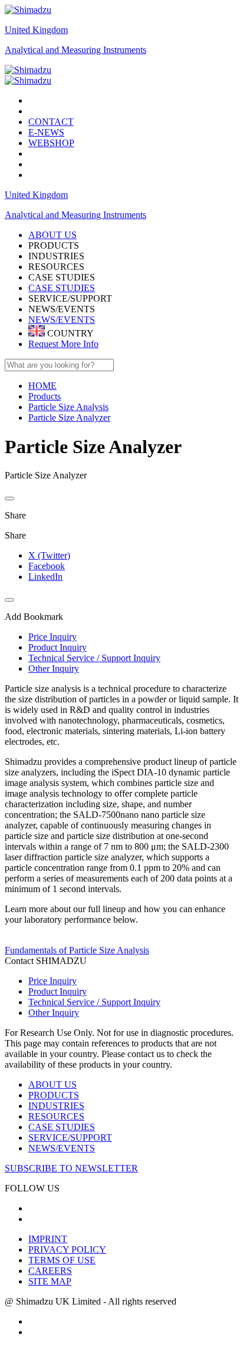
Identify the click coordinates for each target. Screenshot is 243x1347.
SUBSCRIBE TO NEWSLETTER (71, 1168)
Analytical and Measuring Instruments (75, 50)
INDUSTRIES (56, 1106)
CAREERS (50, 1271)
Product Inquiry (57, 991)
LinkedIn (45, 577)
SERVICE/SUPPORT (70, 1138)
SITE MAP (49, 1281)
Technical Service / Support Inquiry (94, 1002)
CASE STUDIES (61, 288)
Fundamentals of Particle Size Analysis (77, 950)
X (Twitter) (49, 555)
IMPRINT (47, 1239)
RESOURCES (56, 1116)
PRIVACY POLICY (67, 1249)
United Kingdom (36, 30)
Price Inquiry (52, 981)
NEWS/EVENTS (61, 320)
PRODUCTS (53, 1095)
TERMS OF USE (62, 1260)
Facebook (46, 566)
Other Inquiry (53, 1013)
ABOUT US (52, 1084)
